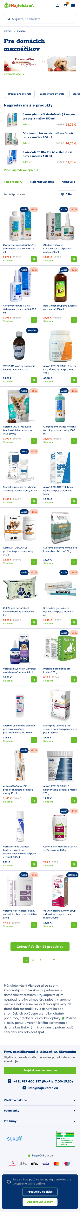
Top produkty (13, 182)
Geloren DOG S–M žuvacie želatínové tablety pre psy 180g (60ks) (17, 430)
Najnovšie (68, 182)
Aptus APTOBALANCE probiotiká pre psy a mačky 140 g (18, 551)
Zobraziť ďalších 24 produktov (40, 946)
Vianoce (21, 30)
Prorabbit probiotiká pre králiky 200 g (56, 670)
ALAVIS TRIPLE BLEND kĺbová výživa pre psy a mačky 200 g (60, 790)
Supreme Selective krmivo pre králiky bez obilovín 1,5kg (60, 549)
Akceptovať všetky (40, 1201)
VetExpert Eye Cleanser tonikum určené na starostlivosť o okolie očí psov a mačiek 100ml (19, 851)
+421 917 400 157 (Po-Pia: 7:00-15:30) (43, 1081)
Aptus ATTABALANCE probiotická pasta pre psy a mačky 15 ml (18, 790)
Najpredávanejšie (42, 182)
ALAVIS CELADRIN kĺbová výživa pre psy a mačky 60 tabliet (58, 490)
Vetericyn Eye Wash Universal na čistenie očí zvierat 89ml (19, 670)
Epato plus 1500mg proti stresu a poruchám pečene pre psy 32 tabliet (60, 729)
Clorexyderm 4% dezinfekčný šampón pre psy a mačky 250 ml (19, 248)
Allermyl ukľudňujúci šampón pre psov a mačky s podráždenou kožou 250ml (19, 729)
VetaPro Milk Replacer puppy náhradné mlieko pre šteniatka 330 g (20, 914)
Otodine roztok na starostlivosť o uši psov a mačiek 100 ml (56, 248)
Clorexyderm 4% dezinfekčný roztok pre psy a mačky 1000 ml (59, 430)
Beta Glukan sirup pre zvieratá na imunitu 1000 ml (60, 307)
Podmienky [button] (11, 1110)
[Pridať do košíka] (34, 259)
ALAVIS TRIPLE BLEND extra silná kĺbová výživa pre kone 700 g (59, 369)
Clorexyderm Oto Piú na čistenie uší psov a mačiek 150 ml (19, 309)
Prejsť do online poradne (40, 1070)
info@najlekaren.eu (43, 1088)
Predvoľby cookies (40, 1191)
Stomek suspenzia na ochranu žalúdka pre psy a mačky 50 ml (20, 489)
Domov (8, 30)
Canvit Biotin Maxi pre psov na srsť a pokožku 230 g (60, 848)
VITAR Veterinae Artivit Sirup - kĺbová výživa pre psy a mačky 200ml (59, 914)
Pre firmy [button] (10, 1121)
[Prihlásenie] (57, 5)
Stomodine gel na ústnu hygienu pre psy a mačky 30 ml (58, 611)
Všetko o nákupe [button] (15, 1100)
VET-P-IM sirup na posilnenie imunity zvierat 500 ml (19, 368)
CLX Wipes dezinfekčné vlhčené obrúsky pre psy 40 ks (18, 611)
